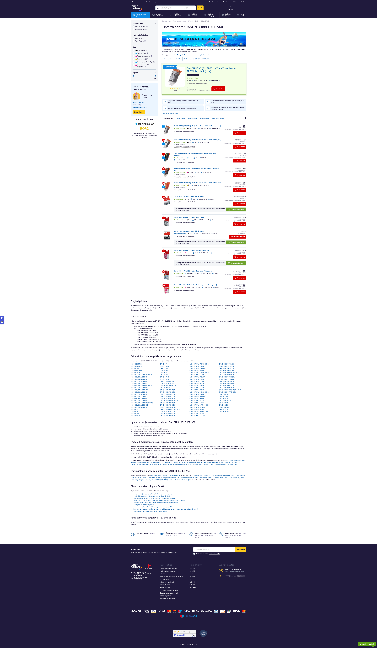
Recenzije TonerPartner (167, 598)
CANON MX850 (165, 388)
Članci (218, 2)
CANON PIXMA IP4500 (196, 366)
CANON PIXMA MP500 (196, 401)
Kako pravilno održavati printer (144, 505)
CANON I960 (164, 370)
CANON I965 (164, 373)
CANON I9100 (164, 377)
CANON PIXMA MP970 (226, 383)
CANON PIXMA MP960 (167, 383)
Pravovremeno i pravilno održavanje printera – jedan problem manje (156, 507)
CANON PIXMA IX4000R (197, 396)
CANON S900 (223, 409)
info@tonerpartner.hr (140, 107)
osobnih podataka (214, 554)
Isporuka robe (209, 2)
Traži (200, 8)
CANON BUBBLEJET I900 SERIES (141, 386)
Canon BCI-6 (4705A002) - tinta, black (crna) (189, 217)
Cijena (135, 73)
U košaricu (219, 89)
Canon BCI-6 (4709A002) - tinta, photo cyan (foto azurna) (193, 271)
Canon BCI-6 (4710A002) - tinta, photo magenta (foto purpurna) (195, 285)
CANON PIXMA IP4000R (168, 407)
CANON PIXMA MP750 (226, 366)
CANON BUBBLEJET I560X (139, 379)
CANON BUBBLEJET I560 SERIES (141, 375)
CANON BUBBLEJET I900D (139, 388)
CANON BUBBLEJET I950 (139, 392)
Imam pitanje (138, 112)
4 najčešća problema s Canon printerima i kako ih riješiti (152, 496)
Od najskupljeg (204, 118)
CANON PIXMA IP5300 (196, 379)
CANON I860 (135, 411)
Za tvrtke (225, 2)
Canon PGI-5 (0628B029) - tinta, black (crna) (189, 231)
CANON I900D (135, 416)
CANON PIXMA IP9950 (167, 390)
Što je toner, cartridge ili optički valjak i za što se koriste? (183, 101)
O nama (192, 568)
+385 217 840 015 (138, 103)
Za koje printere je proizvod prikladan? (197, 83)
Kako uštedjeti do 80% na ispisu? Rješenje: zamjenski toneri (227, 101)
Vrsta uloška (138, 23)
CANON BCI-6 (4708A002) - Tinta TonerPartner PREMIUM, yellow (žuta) (197, 183)
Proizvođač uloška (140, 35)
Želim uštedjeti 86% (237, 242)
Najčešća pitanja (165, 596)
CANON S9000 (223, 411)
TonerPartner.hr (195, 565)
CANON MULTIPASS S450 (168, 386)
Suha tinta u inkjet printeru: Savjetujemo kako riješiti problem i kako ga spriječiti (160, 500)
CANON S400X (224, 394)
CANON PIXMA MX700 (226, 386)
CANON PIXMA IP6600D (197, 386)
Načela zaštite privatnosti (168, 571)
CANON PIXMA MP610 (226, 364)
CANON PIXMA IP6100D (197, 383)
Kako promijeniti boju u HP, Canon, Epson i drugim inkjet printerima (156, 502)
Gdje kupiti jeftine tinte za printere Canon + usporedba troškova (154, 498)
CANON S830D (224, 407)
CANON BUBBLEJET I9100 (139, 401)
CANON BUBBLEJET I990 (139, 398)
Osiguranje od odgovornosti (169, 593)
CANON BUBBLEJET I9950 (139, 407)
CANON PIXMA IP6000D (197, 381)
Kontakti (233, 2)
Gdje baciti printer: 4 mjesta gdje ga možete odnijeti (151, 511)
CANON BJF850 (136, 373)
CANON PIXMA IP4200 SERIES (170, 409)
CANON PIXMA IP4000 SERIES (170, 401)
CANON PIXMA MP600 (196, 414)
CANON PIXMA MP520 (167, 381)
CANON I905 (164, 364)
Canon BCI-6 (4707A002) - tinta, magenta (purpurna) (191, 250)
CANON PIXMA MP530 (196, 409)
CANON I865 (135, 414)
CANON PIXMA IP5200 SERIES (199, 373)
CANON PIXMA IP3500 (167, 398)
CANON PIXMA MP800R (227, 377)
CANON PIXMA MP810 (226, 379)
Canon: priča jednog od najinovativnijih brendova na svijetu (153, 494)
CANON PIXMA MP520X (197, 407)
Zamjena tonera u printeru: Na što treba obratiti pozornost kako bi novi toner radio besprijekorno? (166, 509)
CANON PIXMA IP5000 (196, 370)
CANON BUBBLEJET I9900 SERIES (142, 403)
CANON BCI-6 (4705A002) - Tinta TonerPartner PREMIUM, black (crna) (197, 140)
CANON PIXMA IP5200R (197, 377)
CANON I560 (135, 409)
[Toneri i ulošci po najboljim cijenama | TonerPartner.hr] (136, 8)
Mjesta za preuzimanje (167, 582)
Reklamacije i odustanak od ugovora (171, 576)
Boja (134, 47)
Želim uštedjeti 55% (237, 263)
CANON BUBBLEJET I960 (139, 394)
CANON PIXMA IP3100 (167, 394)
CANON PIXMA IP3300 (167, 396)
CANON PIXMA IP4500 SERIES (199, 364)
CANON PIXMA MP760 (226, 368)
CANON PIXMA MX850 (226, 388)
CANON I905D (164, 366)
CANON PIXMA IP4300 (167, 416)
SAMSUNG (192, 585)
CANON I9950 (164, 379)
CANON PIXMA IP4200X (168, 414)
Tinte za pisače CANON (172, 59)
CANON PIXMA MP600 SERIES (199, 411)
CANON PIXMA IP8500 (196, 390)
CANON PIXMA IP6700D (197, 388)
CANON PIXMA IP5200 (196, 375)
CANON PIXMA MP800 (226, 375)
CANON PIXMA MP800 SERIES (229, 373)
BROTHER (192, 587)
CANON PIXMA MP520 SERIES (199, 405)
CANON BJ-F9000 (136, 364)
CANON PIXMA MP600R (197, 416)
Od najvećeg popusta (218, 118)
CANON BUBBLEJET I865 (139, 383)
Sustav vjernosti (165, 587)
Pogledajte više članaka (170, 113)
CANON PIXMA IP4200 (167, 411)
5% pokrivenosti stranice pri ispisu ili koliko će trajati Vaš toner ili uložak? (227, 108)
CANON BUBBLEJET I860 (139, 381)
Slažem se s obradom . (208, 554)
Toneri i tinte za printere (179, 21)
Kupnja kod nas (166, 565)
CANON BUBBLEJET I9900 (139, 405)
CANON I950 (164, 368)
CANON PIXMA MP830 (226, 381)
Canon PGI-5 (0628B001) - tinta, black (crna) (189, 197)
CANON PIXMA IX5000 (196, 398)
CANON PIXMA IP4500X (197, 368)
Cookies (162, 574)
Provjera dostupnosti (238, 236)
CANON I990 (164, 375)
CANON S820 (223, 403)
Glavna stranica (166, 21)
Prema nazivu (181, 118)
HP (190, 579)
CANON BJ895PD (136, 368)
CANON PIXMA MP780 (226, 370)
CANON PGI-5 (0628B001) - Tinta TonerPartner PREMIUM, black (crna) (197, 126)
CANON (190, 21)
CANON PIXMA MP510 (196, 403)
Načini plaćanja (165, 585)
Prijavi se (230, 9)
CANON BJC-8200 (136, 370)
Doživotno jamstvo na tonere (169, 590)
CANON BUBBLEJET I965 (139, 396)
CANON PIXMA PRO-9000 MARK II (230, 390)
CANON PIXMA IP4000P (168, 405)
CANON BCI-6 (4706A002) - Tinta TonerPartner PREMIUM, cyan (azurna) (178, 462)
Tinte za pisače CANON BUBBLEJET (196, 59)
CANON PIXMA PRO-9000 (227, 392)
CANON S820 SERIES (226, 401)
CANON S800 (223, 398)
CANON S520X (224, 396)
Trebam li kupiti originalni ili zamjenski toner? (182, 108)
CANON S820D (224, 405)
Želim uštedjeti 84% (237, 209)
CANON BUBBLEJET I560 (139, 377)
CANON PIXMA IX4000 (196, 394)
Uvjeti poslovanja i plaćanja (168, 568)
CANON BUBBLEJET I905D (139, 390)
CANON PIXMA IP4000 (167, 403)
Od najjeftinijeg (192, 118)
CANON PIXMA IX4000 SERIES (199, 392)
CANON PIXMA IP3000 (167, 392)
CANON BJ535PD (136, 366)
